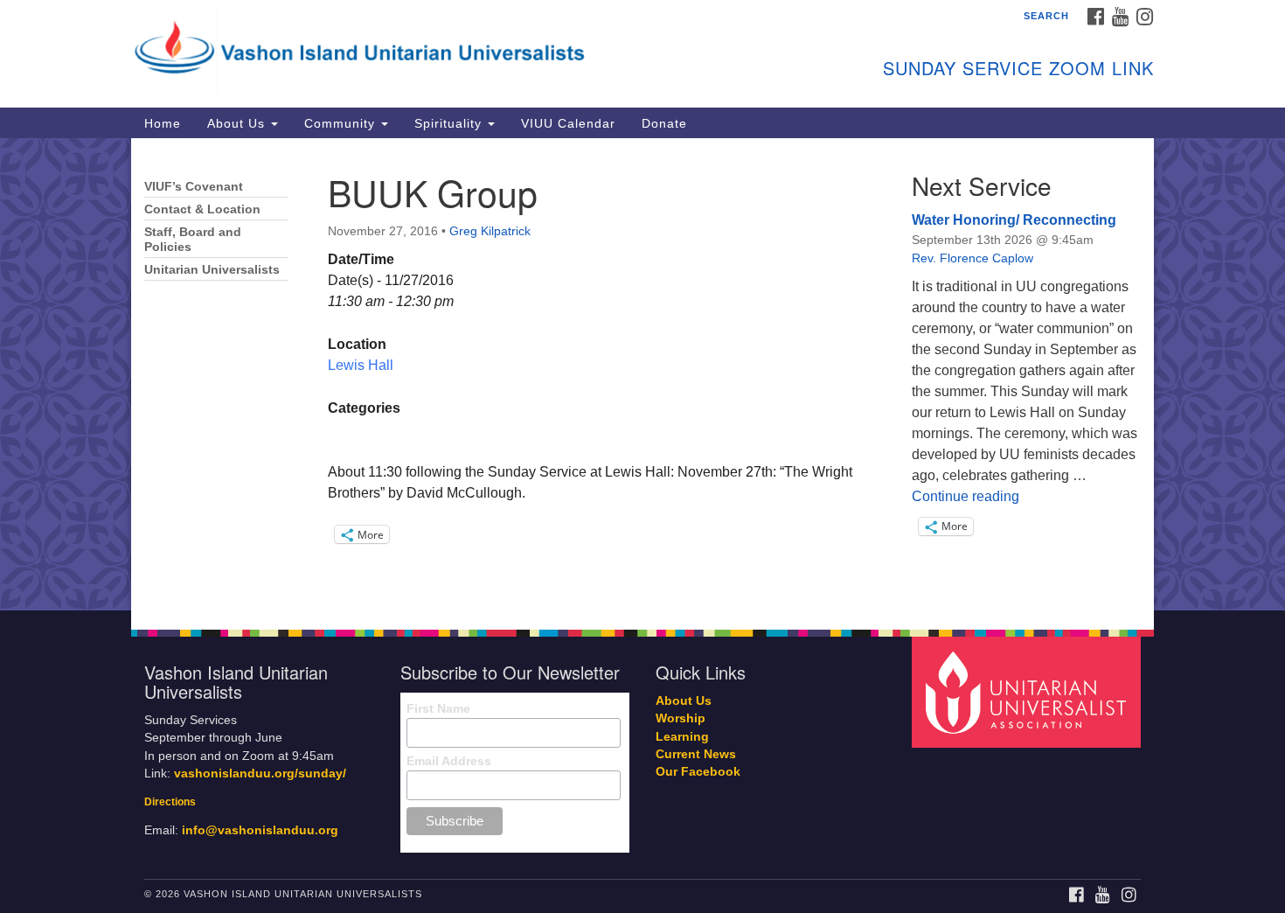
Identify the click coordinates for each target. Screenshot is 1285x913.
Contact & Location (202, 209)
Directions (170, 802)
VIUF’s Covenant (193, 186)
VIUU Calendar (568, 123)
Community (341, 123)
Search (1046, 15)
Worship (680, 718)
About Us (238, 123)
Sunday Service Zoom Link (1018, 67)
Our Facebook (698, 771)
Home (162, 123)
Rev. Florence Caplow (972, 258)
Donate (664, 123)
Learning (682, 736)
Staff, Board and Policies (192, 240)
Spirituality (450, 123)
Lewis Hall (360, 365)
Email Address (448, 761)
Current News (696, 754)
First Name (438, 708)
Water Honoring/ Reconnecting (1014, 220)
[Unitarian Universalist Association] (1029, 691)
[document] (642, 374)
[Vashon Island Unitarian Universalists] (429, 48)
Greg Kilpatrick (490, 231)
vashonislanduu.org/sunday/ (260, 773)
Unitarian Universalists (212, 269)
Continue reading (965, 496)
